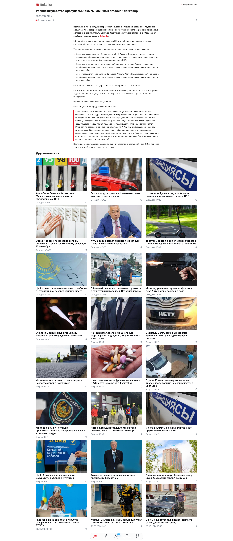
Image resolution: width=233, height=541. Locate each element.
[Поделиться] (196, 20)
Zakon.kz (104, 36)
